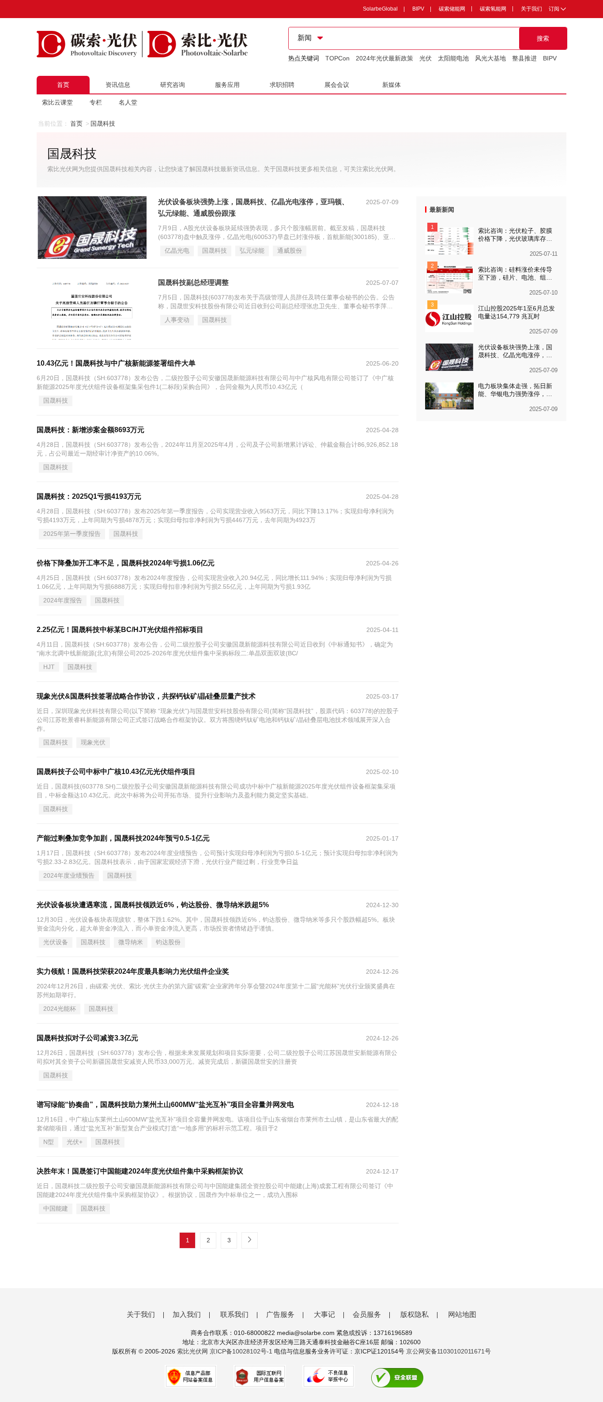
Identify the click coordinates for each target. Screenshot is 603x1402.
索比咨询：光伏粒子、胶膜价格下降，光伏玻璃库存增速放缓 (515, 235)
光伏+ (75, 1141)
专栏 (96, 102)
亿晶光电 (177, 250)
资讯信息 (118, 84)
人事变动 (177, 319)
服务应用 (227, 84)
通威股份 (289, 250)
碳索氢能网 (493, 9)
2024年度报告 (62, 600)
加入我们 (187, 1314)
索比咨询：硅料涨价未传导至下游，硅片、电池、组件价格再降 (515, 274)
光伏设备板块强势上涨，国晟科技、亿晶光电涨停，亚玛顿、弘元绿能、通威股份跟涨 (515, 351)
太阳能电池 (453, 58)
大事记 (324, 1314)
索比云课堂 (57, 102)
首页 (63, 84)
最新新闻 (442, 209)
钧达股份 (168, 942)
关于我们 (531, 9)
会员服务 (367, 1314)
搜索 (543, 38)
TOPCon (337, 58)
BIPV (418, 9)
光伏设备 (55, 942)
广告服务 (280, 1314)
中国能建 (55, 1208)
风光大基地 (490, 58)
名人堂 (128, 102)
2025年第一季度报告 (72, 533)
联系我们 (234, 1314)
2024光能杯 (59, 1008)
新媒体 (391, 84)
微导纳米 (130, 942)
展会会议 (336, 84)
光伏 (425, 58)
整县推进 (524, 58)
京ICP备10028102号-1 (241, 1351)
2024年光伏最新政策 (384, 58)
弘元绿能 (252, 250)
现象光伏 (93, 742)
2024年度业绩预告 (68, 875)
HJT (49, 666)
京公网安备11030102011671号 (448, 1351)
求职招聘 (282, 84)
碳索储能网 (452, 9)
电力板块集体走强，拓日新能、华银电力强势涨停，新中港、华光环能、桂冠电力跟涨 (515, 390)
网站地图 (462, 1314)
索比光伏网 (192, 1351)
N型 (48, 1141)
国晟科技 (214, 250)
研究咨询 (172, 84)
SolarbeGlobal (380, 9)
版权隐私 (414, 1314)
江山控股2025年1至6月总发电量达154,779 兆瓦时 (516, 312)
